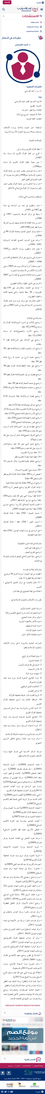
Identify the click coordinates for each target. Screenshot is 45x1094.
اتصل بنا (17, 1065)
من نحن (10, 1065)
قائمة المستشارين (32, 31)
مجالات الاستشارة (33, 27)
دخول (6, 2)
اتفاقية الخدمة (27, 1065)
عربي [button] (39, 3)
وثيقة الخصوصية (38, 1065)
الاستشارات (30, 16)
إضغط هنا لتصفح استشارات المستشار (22, 1005)
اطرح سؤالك (35, 22)
